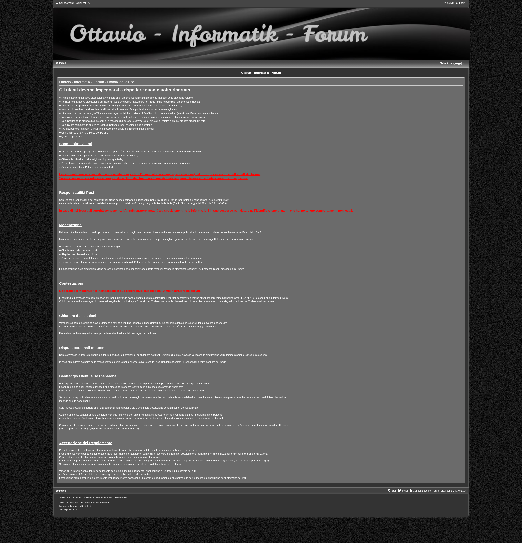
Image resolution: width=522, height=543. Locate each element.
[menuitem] (87, 3)
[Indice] (261, 30)
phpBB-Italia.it (84, 506)
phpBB (72, 502)
